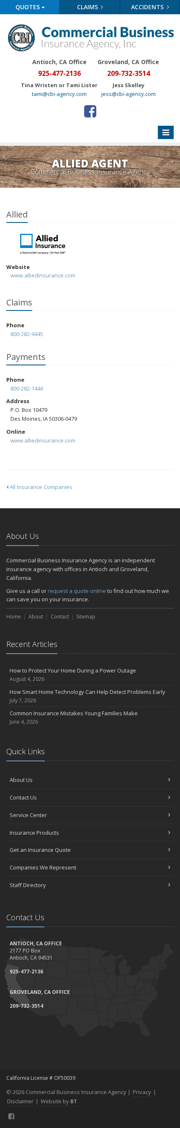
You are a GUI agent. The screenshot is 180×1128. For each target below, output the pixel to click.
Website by (59, 1101)
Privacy (142, 1092)
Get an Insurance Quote (40, 850)
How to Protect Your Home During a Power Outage (73, 675)
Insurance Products (34, 832)
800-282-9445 (26, 334)
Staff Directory (28, 885)
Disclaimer (20, 1101)
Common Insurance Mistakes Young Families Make (74, 717)
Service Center (28, 815)
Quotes (28, 7)
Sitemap (85, 616)
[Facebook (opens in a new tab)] (90, 111)
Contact (60, 616)
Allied (43, 244)
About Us (21, 780)
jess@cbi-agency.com (128, 94)
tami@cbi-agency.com (59, 94)
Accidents (148, 7)
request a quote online (77, 591)
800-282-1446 (26, 388)
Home (13, 616)
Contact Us (23, 797)
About (35, 616)
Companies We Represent (43, 867)
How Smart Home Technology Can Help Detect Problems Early (87, 696)
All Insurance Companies (40, 487)
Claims (88, 7)
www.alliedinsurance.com (42, 275)
